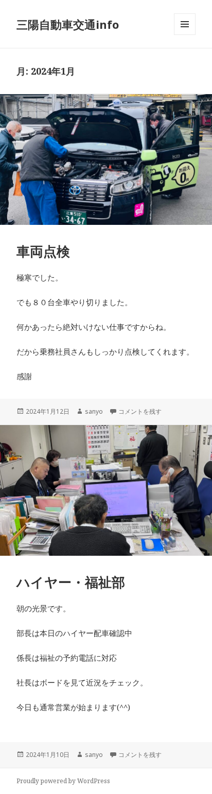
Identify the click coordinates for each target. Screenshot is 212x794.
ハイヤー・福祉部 (70, 582)
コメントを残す (140, 411)
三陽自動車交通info (67, 24)
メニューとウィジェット (184, 34)
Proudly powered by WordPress (63, 781)
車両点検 (43, 251)
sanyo (94, 411)
